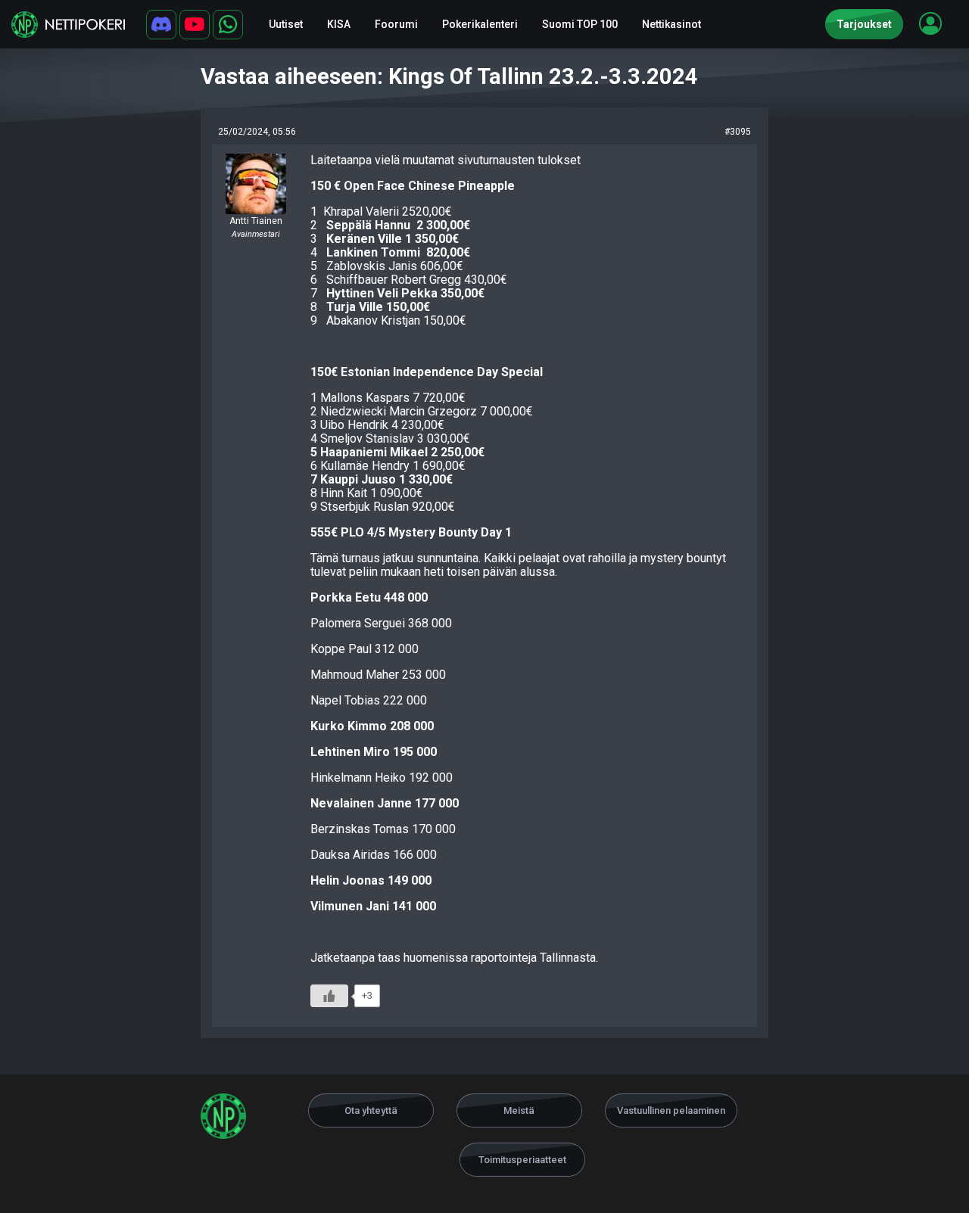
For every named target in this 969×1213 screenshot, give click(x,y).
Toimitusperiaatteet (522, 1159)
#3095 (737, 131)
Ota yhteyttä (370, 1110)
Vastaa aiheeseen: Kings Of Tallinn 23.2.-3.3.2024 (449, 76)
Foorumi (396, 24)
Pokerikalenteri (480, 24)
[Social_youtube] (194, 24)
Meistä (518, 1110)
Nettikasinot (671, 24)
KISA (339, 24)
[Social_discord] (161, 24)
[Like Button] (329, 995)
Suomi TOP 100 (580, 24)
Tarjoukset (864, 24)
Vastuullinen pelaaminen (671, 1110)
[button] (930, 23)
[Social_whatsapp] (228, 24)
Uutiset (286, 24)
